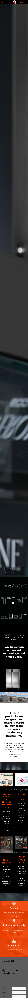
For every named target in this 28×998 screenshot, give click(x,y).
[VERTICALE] (14, 600)
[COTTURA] (14, 616)
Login (22, 2)
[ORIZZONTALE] (14, 585)
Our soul (8, 569)
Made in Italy (18, 569)
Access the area (14, 937)
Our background (18, 573)
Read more (14, 916)
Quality (7, 573)
